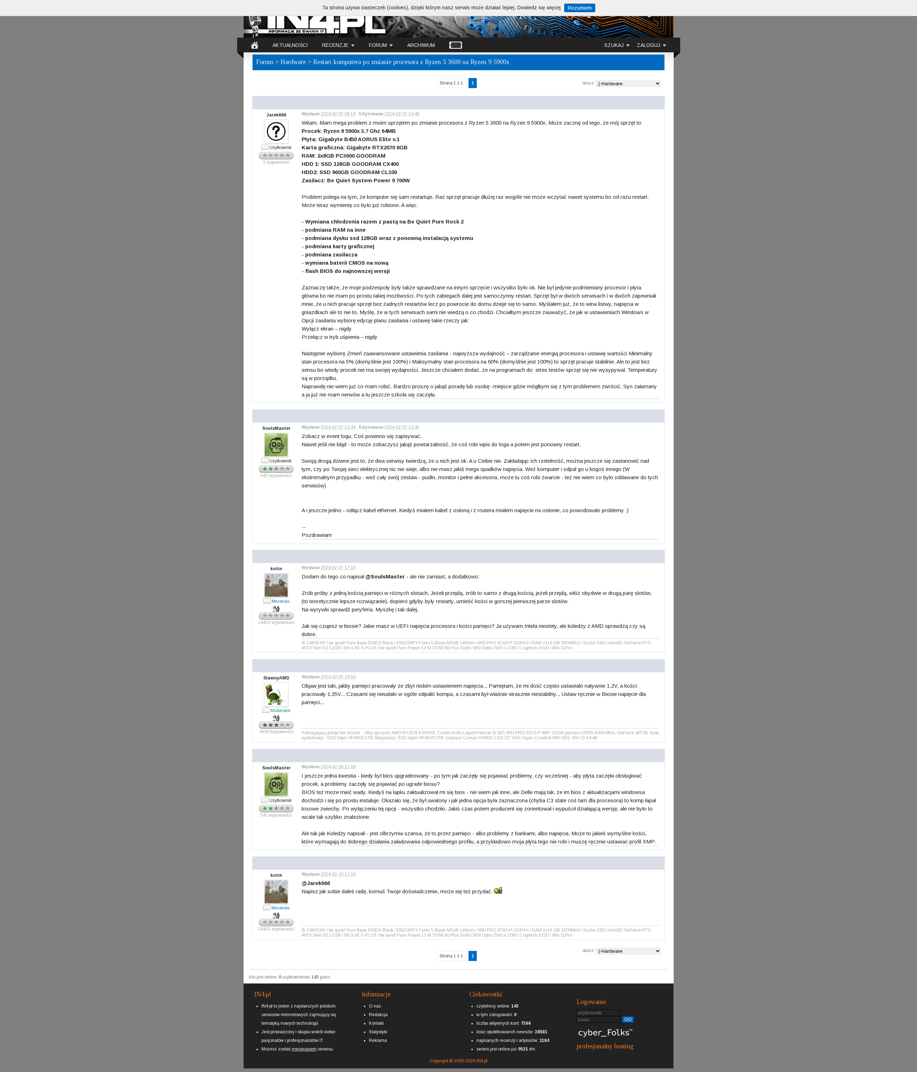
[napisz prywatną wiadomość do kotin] (266, 600)
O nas (375, 1006)
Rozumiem (580, 8)
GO (628, 1019)
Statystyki (378, 1031)
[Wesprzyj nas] (304, 1043)
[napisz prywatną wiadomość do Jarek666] (264, 146)
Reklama (378, 1040)
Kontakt (376, 1023)
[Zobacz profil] (276, 109)
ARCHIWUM (421, 45)
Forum (264, 62)
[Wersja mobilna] (456, 45)
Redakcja (378, 1014)
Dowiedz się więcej (539, 7)
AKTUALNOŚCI (290, 45)
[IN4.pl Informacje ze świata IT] (315, 19)
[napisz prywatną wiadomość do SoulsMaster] (264, 460)
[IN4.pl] (254, 45)
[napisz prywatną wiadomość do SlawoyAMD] (265, 709)
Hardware (293, 62)
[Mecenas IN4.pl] (280, 596)
